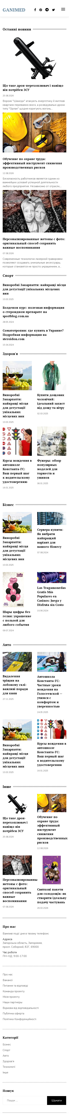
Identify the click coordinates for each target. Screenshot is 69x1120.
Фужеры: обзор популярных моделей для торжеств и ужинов (49, 469)
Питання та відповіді (15, 985)
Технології (9, 1067)
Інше (5, 1072)
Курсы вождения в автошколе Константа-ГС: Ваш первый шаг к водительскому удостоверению (17, 471)
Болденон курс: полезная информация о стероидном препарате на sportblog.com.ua (33, 312)
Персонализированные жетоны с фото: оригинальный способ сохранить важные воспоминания (34, 243)
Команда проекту (14, 991)
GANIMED (14, 10)
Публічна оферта (13, 1013)
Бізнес (7, 1044)
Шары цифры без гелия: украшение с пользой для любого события (17, 618)
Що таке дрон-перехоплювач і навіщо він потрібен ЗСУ (15, 824)
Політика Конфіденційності (19, 1019)
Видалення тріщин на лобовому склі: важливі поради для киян (15, 684)
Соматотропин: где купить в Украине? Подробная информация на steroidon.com (33, 334)
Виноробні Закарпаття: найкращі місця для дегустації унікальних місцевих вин (34, 289)
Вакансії (8, 980)
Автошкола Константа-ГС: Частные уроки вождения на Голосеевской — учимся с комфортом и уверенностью (49, 691)
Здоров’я (8, 1061)
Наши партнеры (12, 1002)
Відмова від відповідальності (21, 1008)
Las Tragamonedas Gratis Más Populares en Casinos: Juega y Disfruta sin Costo (51, 596)
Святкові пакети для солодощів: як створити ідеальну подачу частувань (51, 895)
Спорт (6, 1050)
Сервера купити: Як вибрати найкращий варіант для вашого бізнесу (50, 538)
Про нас (8, 974)
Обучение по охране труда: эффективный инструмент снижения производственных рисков (32, 163)
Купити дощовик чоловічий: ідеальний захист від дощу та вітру (51, 401)
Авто (6, 1055)
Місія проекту (11, 997)
